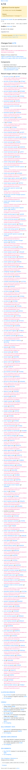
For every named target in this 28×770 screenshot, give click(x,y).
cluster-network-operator (10, 224)
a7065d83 (18, 261)
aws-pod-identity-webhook (11, 91)
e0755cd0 (23, 570)
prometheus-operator (9, 655)
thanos (5, 675)
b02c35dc (12, 386)
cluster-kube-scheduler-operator (12, 201)
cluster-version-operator (10, 266)
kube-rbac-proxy (8, 475)
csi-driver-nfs (7, 301)
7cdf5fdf (19, 117)
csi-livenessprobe (8, 325)
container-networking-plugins (11, 281)
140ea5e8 (14, 540)
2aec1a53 (21, 132)
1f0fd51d (22, 645)
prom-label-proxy (8, 630)
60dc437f (6, 189)
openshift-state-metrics (10, 575)
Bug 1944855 (7, 704)
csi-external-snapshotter (10, 320)
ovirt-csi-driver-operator (10, 616)
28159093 (8, 196)
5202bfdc (22, 580)
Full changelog (7, 698)
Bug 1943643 (7, 711)
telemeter (6, 670)
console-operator (8, 276)
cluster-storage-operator (10, 257)
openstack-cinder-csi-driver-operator (13, 585)
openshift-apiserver (9, 565)
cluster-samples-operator (10, 252)
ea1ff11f (22, 152)
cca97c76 (10, 366)
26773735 (21, 320)
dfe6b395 (23, 535)
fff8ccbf (21, 224)
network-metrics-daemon (10, 545)
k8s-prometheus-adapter (10, 460)
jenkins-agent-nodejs (9, 455)
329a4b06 (6, 486)
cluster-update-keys (9, 261)
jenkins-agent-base (9, 445)
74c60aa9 (18, 112)
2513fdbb (21, 86)
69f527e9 (16, 550)
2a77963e (21, 330)
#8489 (11, 713)
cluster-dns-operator (8, 692)
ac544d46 (17, 142)
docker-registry (8, 357)
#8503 (15, 716)
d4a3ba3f (12, 286)
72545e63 (16, 611)
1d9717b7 (20, 183)
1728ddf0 (13, 525)
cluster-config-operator (10, 161)
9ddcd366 (14, 470)
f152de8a (19, 306)
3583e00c (22, 381)
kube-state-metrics (9, 480)
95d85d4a (6, 168)
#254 (25, 696)
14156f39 (15, 352)
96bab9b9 (19, 601)
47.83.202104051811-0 (9, 69)
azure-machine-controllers (10, 96)
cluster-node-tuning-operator (11, 229)
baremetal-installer (8, 101)
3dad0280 (17, 325)
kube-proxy (7, 470)
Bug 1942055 (7, 729)
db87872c (17, 630)
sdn (5, 660)
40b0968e (20, 575)
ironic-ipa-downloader (9, 425)
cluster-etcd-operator (9, 173)
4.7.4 (12, 37)
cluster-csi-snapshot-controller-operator (14, 166)
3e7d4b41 (6, 235)
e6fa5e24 (21, 621)
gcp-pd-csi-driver (8, 376)
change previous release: (7, 760)
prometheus (7, 635)
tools (5, 680)
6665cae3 (17, 156)
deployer (6, 347)
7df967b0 (20, 266)
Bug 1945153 (7, 708)
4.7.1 (23, 35)
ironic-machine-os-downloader (12, 430)
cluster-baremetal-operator (11, 152)
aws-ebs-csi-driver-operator (11, 81)
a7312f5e (22, 521)
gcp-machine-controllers (10, 371)
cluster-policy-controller (10, 247)
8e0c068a (16, 357)
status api (9, 26)
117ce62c (6, 586)
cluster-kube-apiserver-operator (12, 188)
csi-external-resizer (9, 316)
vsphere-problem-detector (10, 685)
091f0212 (17, 376)
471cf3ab (24, 591)
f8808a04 (21, 616)
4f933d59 (17, 276)
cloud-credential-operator (10, 132)
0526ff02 (11, 675)
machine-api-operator (9, 506)
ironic (5, 416)
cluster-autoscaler (8, 142)
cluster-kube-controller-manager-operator (14, 194)
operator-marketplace (9, 601)
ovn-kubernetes (6, 748)
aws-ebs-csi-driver (8, 76)
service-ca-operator (9, 665)
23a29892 (17, 401)
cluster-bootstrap (8, 156)
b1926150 (21, 545)
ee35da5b (19, 173)
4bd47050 (15, 555)
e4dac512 (13, 670)
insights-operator (8, 401)
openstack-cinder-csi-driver (11, 580)
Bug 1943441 (7, 718)
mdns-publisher (8, 516)
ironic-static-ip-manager (10, 435)
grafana (6, 386)
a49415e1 (20, 311)
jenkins (5, 440)
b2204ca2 (6, 202)
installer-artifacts (8, 411)
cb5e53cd (14, 635)
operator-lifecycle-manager (11, 596)
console (3, 702)
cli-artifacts (7, 127)
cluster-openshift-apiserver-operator (13, 234)
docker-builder (7, 352)
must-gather (7, 540)
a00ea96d (19, 506)
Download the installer (7, 19)
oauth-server (7, 560)
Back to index (4, 1)
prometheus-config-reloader (11, 645)
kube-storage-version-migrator (12, 484)
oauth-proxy (7, 555)
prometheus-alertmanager (10, 640)
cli (4, 122)
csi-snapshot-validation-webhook (12, 340)
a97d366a (17, 606)
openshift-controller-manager (11, 570)
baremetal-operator (9, 112)
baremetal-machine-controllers (12, 106)
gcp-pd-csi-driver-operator (11, 381)
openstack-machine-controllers (12, 591)
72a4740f (21, 214)
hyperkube (6, 396)
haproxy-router (8, 391)
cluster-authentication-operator (12, 137)
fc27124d (23, 281)
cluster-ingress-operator (10, 183)
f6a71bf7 (17, 76)
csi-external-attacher (9, 306)
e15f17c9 (17, 101)
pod (5, 626)
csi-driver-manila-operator (10, 296)
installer (6, 406)
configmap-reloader (9, 271)
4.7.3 (8, 37)
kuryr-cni (6, 491)
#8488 (13, 706)
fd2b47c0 (21, 257)
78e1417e (23, 229)
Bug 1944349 (7, 714)
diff (17, 69)
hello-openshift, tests (8, 726)
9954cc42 (22, 640)
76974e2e (22, 650)
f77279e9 (18, 316)
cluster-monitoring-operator (11, 219)
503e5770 (12, 440)
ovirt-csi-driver (8, 611)
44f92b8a (22, 596)
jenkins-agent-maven (9, 450)
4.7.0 (19, 35)
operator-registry (8, 606)
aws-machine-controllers (10, 86)
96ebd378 (17, 361)
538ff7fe (24, 178)
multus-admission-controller (11, 521)
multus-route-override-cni (10, 530)
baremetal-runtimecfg (9, 117)
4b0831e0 (22, 147)
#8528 (22, 709)
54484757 (13, 209)
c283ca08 (21, 252)
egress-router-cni (8, 361)
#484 (5, 752)
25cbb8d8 (6, 107)
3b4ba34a (22, 219)
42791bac (20, 247)
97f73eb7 (22, 81)
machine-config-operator (9, 736)
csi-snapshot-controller (10, 335)
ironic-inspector (8, 421)
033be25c (22, 501)
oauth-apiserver (8, 550)
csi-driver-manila (8, 291)
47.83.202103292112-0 (12, 68)
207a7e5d (16, 516)
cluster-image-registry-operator (12, 178)
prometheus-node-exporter (11, 650)
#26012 (20, 731)
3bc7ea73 (20, 161)
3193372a (12, 242)
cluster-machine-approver (10, 214)
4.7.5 (16, 37)
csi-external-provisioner (10, 311)
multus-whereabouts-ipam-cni (11, 535)
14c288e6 (17, 475)
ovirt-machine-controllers (10, 621)
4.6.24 (15, 35)
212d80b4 (21, 460)
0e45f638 (19, 465)
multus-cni (6, 525)
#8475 (5, 721)
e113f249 (18, 665)
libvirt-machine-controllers (10, 501)
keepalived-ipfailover (9, 465)
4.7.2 (4, 37)
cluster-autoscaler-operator (11, 147)
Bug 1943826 (7, 695)
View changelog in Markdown (8, 758)
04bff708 (18, 480)
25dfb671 (18, 271)
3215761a (14, 560)
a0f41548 (18, 565)
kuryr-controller (8, 496)
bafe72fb (13, 396)
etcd (5, 366)
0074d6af (22, 91)
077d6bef (22, 685)
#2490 (20, 742)
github (18, 768)
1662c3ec (21, 530)
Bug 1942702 (7, 751)
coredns (6, 286)
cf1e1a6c (24, 137)
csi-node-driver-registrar (10, 330)
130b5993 (16, 391)
